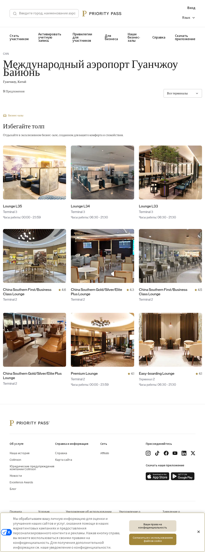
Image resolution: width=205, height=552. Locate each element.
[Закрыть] (198, 531)
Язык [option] (186, 17)
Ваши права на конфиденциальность (152, 526)
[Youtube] (175, 453)
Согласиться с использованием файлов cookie (153, 539)
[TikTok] (157, 453)
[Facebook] (166, 453)
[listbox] (188, 18)
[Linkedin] (184, 453)
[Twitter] (193, 453)
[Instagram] (148, 453)
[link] (157, 476)
